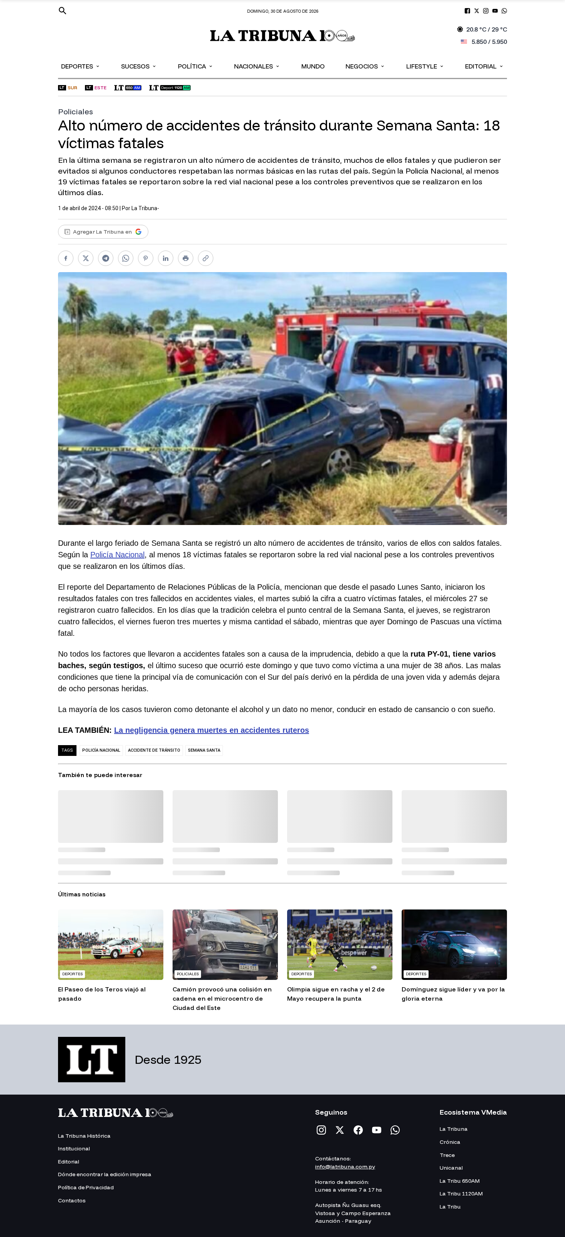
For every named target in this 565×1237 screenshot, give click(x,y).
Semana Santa (204, 750)
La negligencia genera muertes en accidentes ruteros (211, 730)
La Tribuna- (145, 208)
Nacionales (257, 65)
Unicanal (451, 1167)
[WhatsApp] (395, 1130)
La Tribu (450, 1206)
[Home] (283, 36)
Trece (447, 1155)
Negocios (365, 65)
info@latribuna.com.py (345, 1166)
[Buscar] (62, 10)
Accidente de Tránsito (154, 750)
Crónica (450, 1141)
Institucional (74, 1148)
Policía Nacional (117, 554)
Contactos (72, 1200)
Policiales (75, 111)
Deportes (80, 65)
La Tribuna (454, 1128)
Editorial (484, 65)
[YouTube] (377, 1130)
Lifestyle (425, 65)
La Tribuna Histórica (84, 1135)
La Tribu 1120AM (461, 1193)
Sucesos (139, 65)
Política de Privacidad (86, 1187)
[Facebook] (358, 1130)
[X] (340, 1130)
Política (195, 65)
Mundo (313, 66)
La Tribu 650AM (460, 1180)
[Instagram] (321, 1130)
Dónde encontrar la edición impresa (104, 1174)
